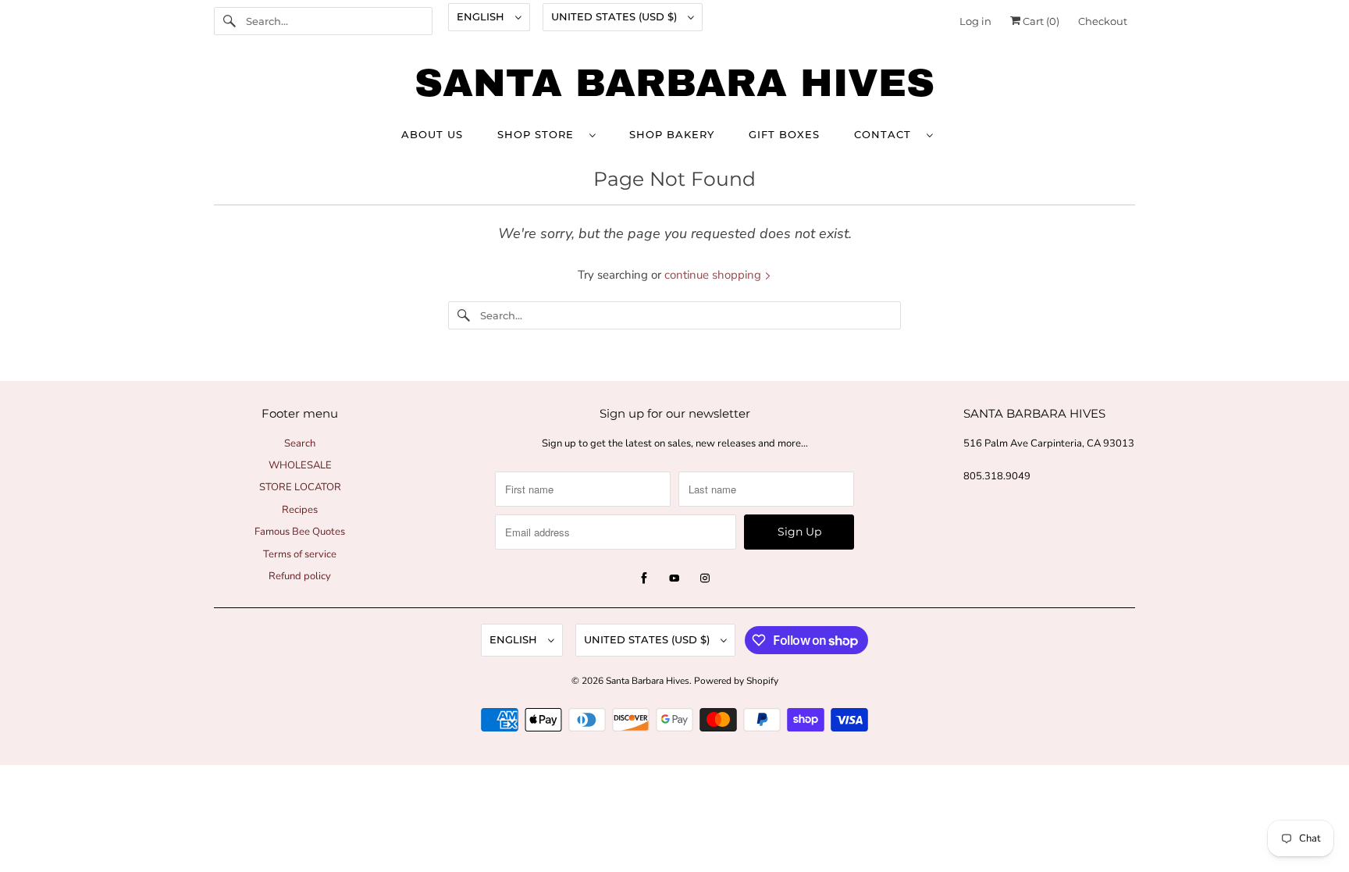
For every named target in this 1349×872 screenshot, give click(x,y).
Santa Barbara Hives (647, 680)
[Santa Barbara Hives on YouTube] (674, 578)
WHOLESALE (300, 465)
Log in (975, 21)
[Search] (229, 21)
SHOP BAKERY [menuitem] (671, 134)
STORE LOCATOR (300, 487)
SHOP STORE (539, 134)
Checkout (1102, 21)
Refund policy (300, 576)
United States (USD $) (615, 16)
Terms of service (299, 554)
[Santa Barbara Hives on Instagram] (705, 578)
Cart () (1039, 21)
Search (299, 443)
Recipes (300, 510)
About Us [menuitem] (432, 134)
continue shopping (714, 275)
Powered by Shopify (736, 680)
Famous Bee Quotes (299, 532)
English (482, 16)
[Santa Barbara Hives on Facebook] (644, 578)
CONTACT (886, 134)
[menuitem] (546, 133)
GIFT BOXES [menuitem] (784, 134)
